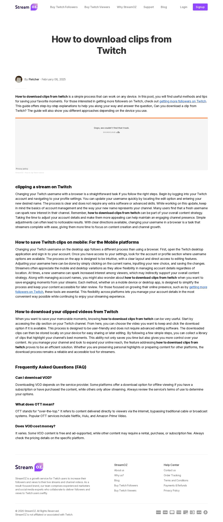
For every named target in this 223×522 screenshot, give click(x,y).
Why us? (119, 475)
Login (183, 7)
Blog (164, 7)
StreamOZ (19, 173)
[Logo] (26, 6)
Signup (200, 7)
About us (119, 470)
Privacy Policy (172, 490)
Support (149, 7)
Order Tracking (172, 475)
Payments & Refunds (175, 485)
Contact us (170, 470)
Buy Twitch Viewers (97, 7)
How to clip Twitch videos (34, 173)
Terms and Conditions (176, 480)
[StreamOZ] (29, 467)
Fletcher (34, 79)
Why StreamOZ (127, 7)
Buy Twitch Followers (64, 7)
